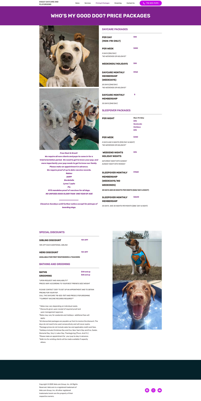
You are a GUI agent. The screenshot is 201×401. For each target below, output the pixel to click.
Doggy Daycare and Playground (49, 3)
